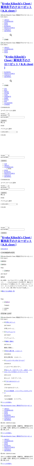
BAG (5, 90)
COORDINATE (8, 21)
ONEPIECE (7, 96)
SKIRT (6, 98)
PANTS (6, 99)
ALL (5, 88)
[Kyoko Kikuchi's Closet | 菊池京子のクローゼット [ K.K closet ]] (17, 10)
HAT (5, 101)
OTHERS (7, 104)
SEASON (3, 115)
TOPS (6, 95)
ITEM (6, 23)
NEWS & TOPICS (9, 28)
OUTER (6, 93)
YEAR (3, 113)
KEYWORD (4, 117)
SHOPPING (7, 31)
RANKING (7, 26)
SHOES (6, 91)
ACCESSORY (8, 103)
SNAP (6, 24)
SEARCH (3, 120)
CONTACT (7, 29)
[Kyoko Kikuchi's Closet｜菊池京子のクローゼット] (16, 405)
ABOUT (6, 20)
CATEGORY (4, 132)
